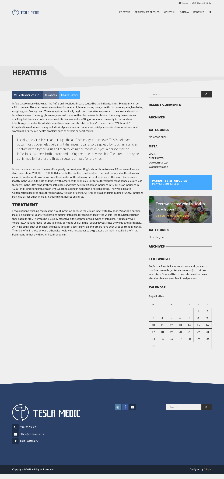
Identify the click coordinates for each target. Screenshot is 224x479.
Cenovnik (169, 12)
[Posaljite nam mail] (132, 407)
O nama (184, 12)
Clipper (208, 469)
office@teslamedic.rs (32, 434)
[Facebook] (125, 407)
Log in (152, 154)
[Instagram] (118, 407)
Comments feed (158, 162)
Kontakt (198, 12)
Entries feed (156, 158)
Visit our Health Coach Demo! (173, 215)
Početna (124, 12)
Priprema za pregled (147, 12)
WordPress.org (158, 167)
